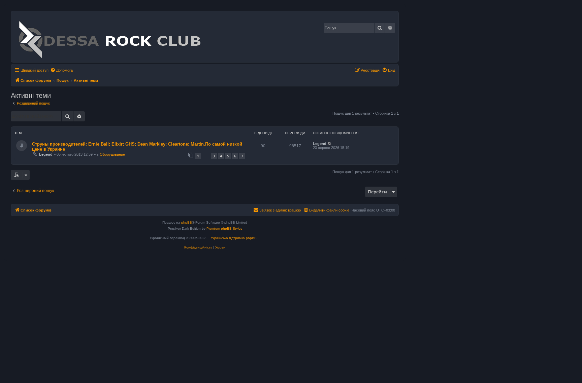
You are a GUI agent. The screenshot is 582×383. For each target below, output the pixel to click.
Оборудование (112, 154)
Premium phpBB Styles (224, 228)
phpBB (186, 222)
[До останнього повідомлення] (329, 144)
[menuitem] (61, 70)
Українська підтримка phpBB (234, 238)
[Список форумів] (109, 37)
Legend (46, 154)
